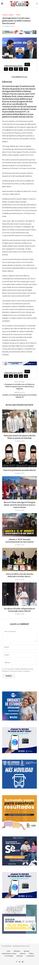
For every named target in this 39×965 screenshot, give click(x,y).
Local (8, 951)
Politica (31, 953)
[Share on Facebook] (6, 69)
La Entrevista (30, 956)
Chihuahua (17, 951)
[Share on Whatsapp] (21, 69)
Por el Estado (9, 956)
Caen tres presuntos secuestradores (19, 470)
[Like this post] (28, 64)
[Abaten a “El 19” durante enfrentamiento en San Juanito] (19, 524)
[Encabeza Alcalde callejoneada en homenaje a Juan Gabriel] (19, 594)
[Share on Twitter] (11, 69)
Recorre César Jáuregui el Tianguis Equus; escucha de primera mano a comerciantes (19, 504)
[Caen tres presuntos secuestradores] (19, 455)
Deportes (22, 953)
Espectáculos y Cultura (9, 953)
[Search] (37, 4)
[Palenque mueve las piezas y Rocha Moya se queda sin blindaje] (19, 421)
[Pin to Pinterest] (16, 69)
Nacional (26, 951)
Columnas (19, 956)
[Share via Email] (26, 69)
